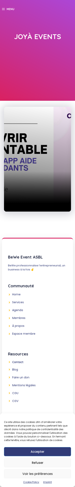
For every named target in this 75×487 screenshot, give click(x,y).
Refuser (37, 463)
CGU (15, 393)
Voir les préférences (37, 474)
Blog (15, 370)
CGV (15, 401)
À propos (18, 326)
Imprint (47, 482)
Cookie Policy (31, 482)
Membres (18, 318)
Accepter (37, 452)
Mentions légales (24, 385)
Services (18, 302)
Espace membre (23, 334)
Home (16, 294)
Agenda (17, 310)
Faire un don (20, 377)
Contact (17, 362)
